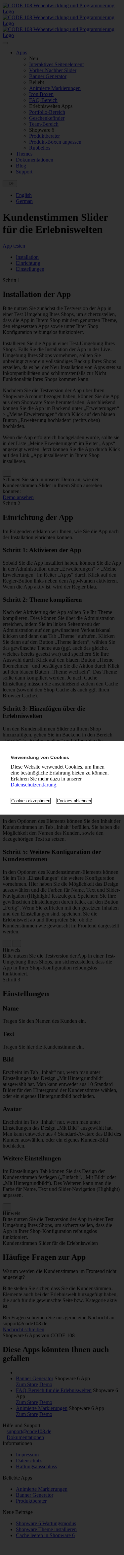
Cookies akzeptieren (30, 800)
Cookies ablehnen (74, 800)
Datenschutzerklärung (33, 784)
